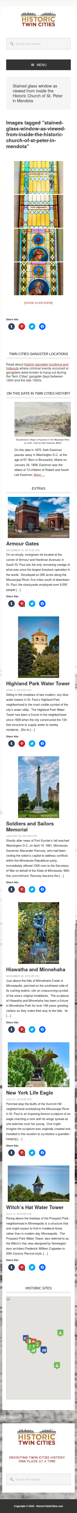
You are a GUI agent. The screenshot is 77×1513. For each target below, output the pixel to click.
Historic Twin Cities (38, 19)
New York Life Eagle (29, 1092)
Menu (42, 64)
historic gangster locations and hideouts (37, 366)
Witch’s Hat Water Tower (34, 1207)
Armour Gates (22, 543)
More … (39, 474)
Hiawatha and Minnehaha (35, 969)
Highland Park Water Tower (38, 683)
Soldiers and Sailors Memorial (30, 826)
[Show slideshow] (38, 303)
